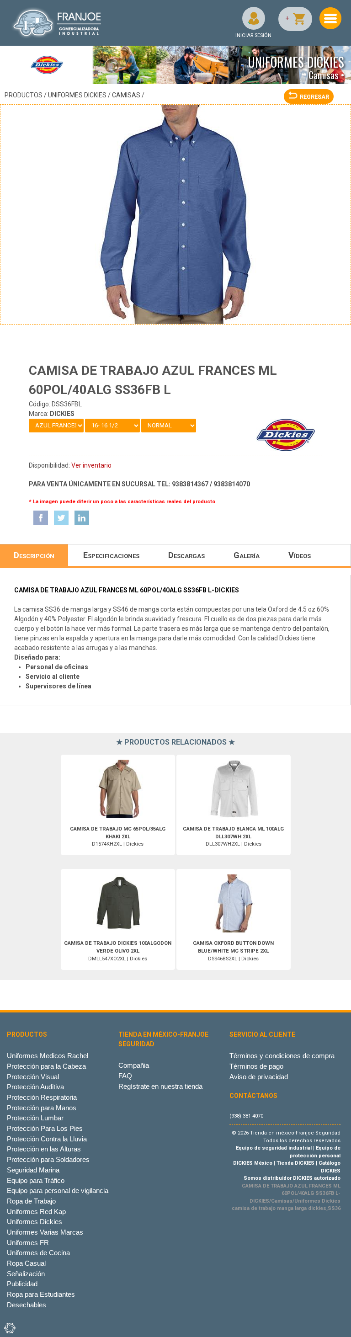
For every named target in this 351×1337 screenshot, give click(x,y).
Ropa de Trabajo (31, 1201)
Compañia (133, 1065)
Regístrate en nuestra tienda (160, 1086)
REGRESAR (314, 96)
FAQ (125, 1076)
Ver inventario (91, 465)
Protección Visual (33, 1077)
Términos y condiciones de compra (282, 1056)
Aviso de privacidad (258, 1077)
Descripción (34, 555)
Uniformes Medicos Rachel (47, 1056)
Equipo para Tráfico (35, 1180)
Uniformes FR (28, 1242)
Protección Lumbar (35, 1118)
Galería (247, 555)
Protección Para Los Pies (45, 1128)
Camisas (126, 95)
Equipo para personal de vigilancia (57, 1190)
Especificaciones (111, 555)
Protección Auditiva (35, 1087)
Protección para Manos (41, 1108)
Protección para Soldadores (48, 1159)
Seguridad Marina (33, 1170)
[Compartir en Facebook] (40, 518)
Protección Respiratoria (42, 1097)
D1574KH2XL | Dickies (117, 836)
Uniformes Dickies (77, 95)
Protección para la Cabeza (46, 1066)
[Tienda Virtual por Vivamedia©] (9, 1328)
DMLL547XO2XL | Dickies (117, 951)
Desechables (26, 1305)
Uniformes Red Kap (36, 1211)
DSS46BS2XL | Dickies (233, 951)
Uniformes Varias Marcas (45, 1232)
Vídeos (299, 555)
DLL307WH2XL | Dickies (233, 836)
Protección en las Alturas (44, 1149)
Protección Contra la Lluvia (47, 1139)
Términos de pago (256, 1066)
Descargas (186, 555)
